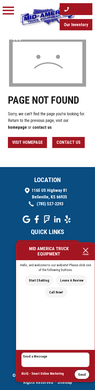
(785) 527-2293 (49, 203)
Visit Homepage (27, 142)
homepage (17, 127)
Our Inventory (76, 24)
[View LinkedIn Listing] (58, 221)
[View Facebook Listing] (37, 221)
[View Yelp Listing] (68, 221)
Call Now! (56, 292)
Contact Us (68, 142)
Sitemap (64, 382)
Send (82, 375)
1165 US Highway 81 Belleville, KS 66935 (49, 194)
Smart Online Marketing (47, 373)
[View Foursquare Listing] (47, 221)
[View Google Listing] (27, 221)
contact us (42, 127)
